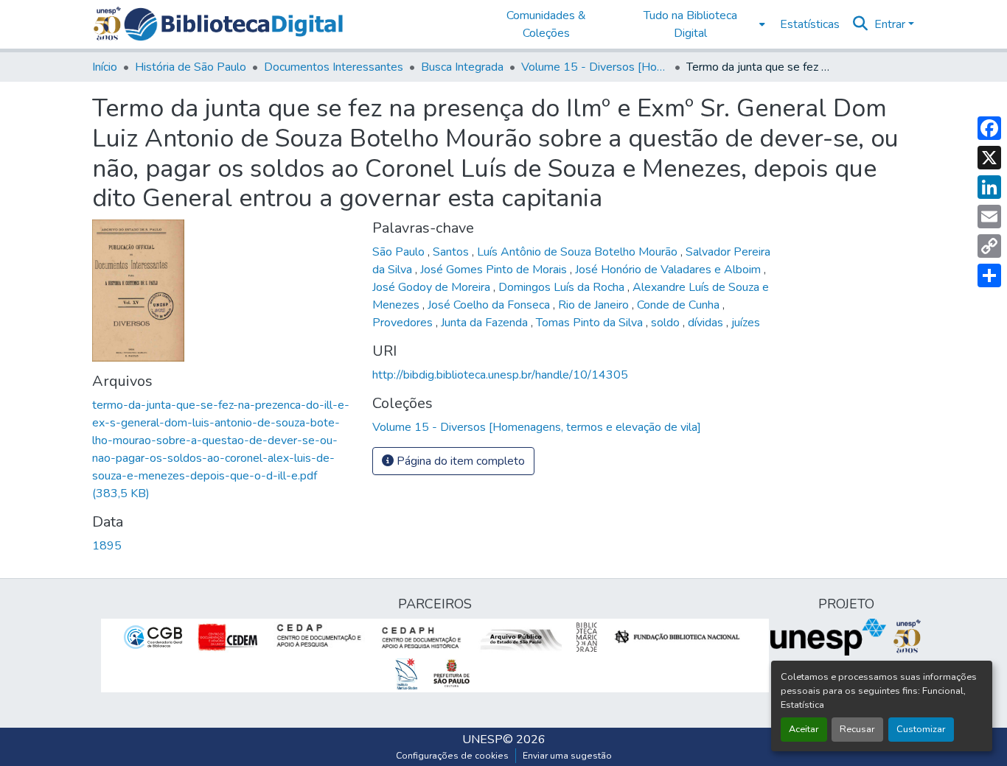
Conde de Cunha (679, 305)
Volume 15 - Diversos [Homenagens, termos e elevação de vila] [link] (595, 67)
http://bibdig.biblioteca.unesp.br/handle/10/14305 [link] (500, 375)
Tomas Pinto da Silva (591, 323)
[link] (223, 449)
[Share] (989, 275)
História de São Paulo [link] (190, 67)
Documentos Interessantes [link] (333, 67)
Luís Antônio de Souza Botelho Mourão (578, 252)
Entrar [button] (891, 24)
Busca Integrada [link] (462, 67)
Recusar (857, 729)
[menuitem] (694, 24)
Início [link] (104, 67)
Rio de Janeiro (595, 305)
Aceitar (804, 729)
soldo (667, 323)
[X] (989, 157)
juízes (745, 323)
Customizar (921, 729)
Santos (452, 252)
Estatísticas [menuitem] (810, 24)
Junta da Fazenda (486, 323)
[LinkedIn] (989, 187)
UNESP (482, 739)
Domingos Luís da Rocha (562, 287)
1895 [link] (107, 546)
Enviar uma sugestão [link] (567, 756)
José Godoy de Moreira (432, 287)
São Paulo (400, 252)
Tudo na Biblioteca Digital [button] (690, 24)
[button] (233, 24)
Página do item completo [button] (459, 461)
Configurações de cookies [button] (452, 756)
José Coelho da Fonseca (490, 305)
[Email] (989, 216)
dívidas (707, 323)
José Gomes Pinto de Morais (495, 269)
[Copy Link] (989, 246)
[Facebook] (989, 128)
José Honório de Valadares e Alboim (669, 269)
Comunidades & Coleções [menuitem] (546, 24)
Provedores (404, 323)
